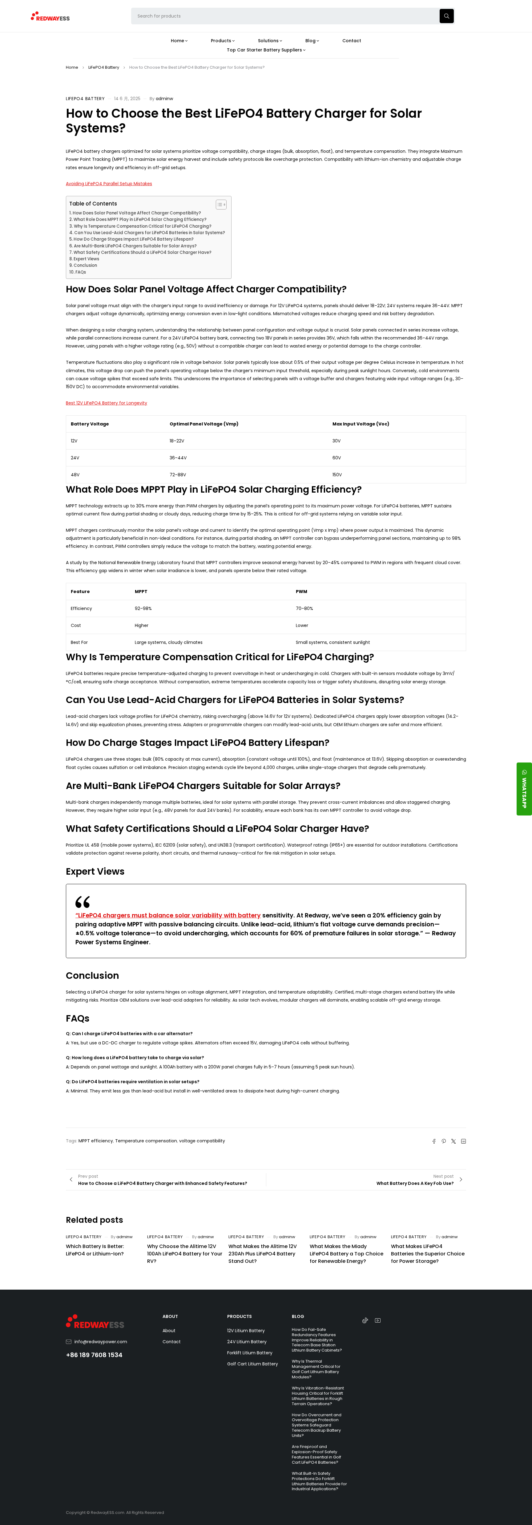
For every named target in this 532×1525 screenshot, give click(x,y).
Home (72, 67)
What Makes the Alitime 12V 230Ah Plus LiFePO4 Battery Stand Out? (262, 1254)
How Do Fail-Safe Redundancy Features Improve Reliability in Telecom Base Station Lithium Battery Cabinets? (317, 1340)
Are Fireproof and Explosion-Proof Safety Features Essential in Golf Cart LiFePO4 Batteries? (316, 1454)
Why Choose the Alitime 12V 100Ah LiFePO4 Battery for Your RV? (184, 1254)
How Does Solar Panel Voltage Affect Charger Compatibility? (137, 213)
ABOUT (170, 1316)
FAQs (80, 272)
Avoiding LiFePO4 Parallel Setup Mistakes (109, 184)
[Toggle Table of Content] (218, 204)
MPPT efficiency (96, 1141)
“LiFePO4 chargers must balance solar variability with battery (168, 915)
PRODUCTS (239, 1316)
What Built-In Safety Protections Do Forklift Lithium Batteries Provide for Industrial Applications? (319, 1481)
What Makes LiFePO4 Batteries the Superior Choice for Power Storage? (428, 1254)
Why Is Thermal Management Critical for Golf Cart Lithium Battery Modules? (316, 1369)
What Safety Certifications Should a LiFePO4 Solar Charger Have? (143, 252)
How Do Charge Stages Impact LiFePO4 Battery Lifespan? (134, 239)
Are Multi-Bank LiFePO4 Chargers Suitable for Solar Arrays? (135, 246)
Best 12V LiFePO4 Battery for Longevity (106, 403)
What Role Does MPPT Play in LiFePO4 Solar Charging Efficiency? (140, 219)
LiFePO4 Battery (103, 67)
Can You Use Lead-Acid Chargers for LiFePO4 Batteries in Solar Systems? (149, 233)
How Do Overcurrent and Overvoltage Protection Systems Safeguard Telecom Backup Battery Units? (316, 1425)
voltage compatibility (202, 1141)
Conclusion (85, 265)
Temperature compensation (146, 1141)
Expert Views (86, 259)
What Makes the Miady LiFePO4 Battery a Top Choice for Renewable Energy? (346, 1254)
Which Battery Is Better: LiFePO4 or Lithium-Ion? (95, 1250)
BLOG (298, 1316)
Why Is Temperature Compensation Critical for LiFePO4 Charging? (143, 226)
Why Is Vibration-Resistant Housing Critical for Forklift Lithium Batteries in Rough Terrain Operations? (318, 1396)
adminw (164, 99)
